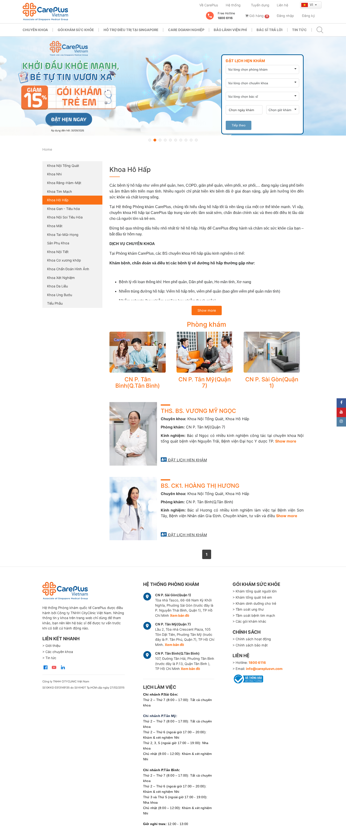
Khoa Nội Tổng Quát (63, 166)
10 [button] (196, 140)
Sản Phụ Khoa (58, 243)
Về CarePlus (208, 5)
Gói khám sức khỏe (76, 30)
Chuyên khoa (35, 30)
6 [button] (175, 140)
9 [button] (191, 140)
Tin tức (299, 30)
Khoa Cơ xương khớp (64, 260)
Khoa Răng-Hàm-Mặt (64, 183)
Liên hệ (282, 5)
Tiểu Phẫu (55, 303)
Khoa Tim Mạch (59, 191)
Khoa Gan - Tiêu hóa (63, 209)
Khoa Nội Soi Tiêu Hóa (65, 217)
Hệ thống (233, 5)
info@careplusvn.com (264, 669)
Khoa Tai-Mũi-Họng (62, 235)
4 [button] (165, 140)
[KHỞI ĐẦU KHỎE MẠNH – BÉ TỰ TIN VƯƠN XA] (173, 86)
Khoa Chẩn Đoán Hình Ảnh (68, 269)
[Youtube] (341, 412)
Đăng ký (308, 16)
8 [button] (186, 140)
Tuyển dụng (260, 5)
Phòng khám (206, 324)
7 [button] (180, 140)
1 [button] (149, 140)
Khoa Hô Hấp (57, 200)
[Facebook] (341, 403)
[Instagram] (341, 422)
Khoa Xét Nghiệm (61, 278)
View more (137, 352)
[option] (173, 86)
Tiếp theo (238, 125)
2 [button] (154, 140)
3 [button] (160, 140)
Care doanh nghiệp (186, 30)
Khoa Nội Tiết (57, 252)
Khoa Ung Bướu (59, 295)
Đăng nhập (285, 16)
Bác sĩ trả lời (269, 30)
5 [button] (170, 140)
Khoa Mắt (54, 226)
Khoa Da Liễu (57, 286)
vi (312, 5)
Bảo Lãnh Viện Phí (230, 30)
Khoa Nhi (54, 174)
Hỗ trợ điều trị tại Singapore (131, 30)
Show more (206, 310)
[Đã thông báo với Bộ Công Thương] (248, 678)
